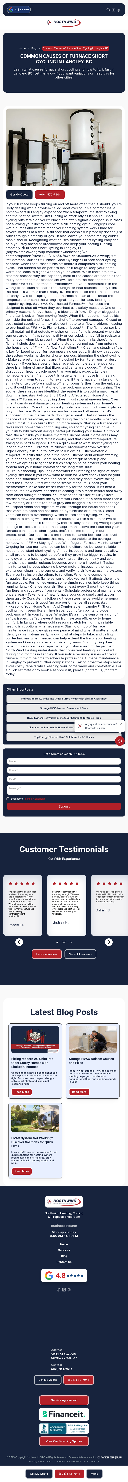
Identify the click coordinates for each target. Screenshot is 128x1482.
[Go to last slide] (19, 942)
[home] (64, 23)
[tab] (57, 942)
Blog (33, 48)
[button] (94, 1474)
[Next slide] (109, 942)
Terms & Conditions (34, 798)
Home (22, 48)
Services (64, 1250)
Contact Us (64, 1262)
